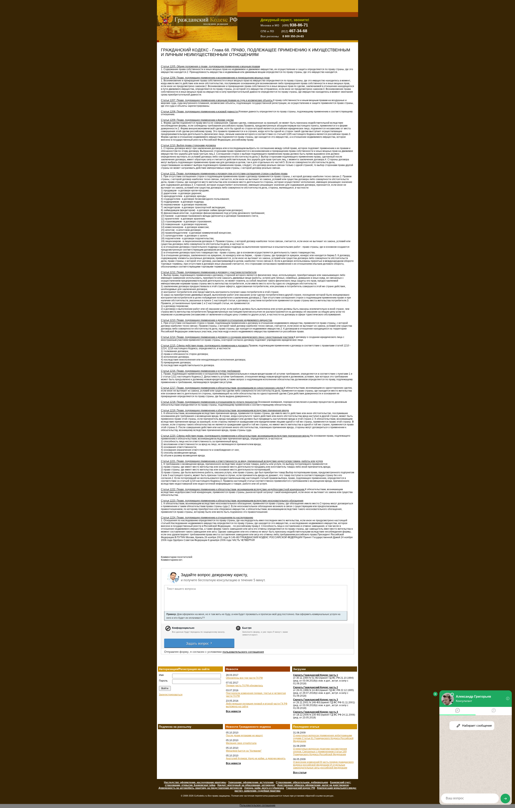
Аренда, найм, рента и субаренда (264, 788)
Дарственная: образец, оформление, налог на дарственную (313, 785)
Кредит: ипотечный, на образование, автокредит (246, 785)
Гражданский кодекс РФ (300, 788)
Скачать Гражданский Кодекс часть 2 (315, 687)
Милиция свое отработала (241, 743)
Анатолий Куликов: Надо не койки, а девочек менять (255, 758)
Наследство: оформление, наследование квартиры (195, 782)
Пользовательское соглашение (257, 805)
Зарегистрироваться (170, 694)
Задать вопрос (198, 643)
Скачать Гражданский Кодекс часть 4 (315, 712)
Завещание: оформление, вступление (251, 782)
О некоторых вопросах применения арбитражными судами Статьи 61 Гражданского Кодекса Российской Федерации (323, 738)
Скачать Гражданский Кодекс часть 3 (315, 699)
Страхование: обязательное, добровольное (302, 782)
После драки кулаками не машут (244, 735)
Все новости (233, 711)
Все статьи (299, 772)
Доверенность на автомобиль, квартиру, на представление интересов (200, 788)
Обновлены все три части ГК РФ (244, 677)
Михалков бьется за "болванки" (244, 750)
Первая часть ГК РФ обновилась (244, 685)
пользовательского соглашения (243, 652)
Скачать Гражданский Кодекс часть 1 (315, 675)
